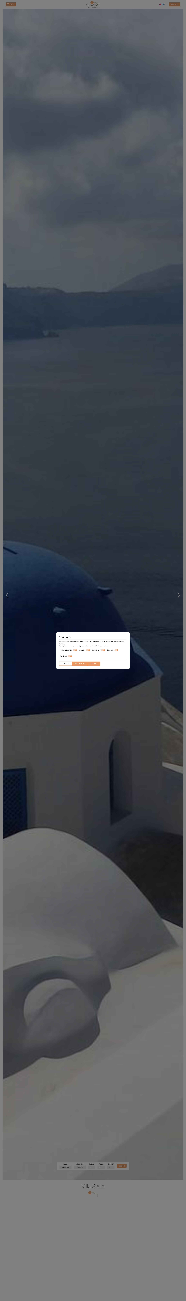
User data (110, 650)
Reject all (65, 663)
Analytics (82, 650)
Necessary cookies (66, 650)
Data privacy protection (101, 646)
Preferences (96, 650)
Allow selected (80, 663)
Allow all (94, 663)
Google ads (63, 656)
